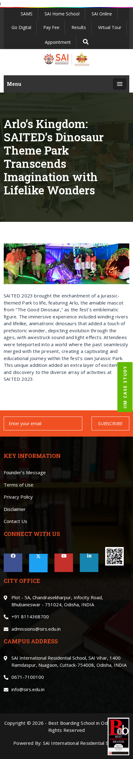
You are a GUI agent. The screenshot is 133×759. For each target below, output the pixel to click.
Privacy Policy (18, 497)
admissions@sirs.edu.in (36, 629)
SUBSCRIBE (110, 423)
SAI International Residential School (81, 743)
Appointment (58, 42)
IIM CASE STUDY (125, 387)
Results (78, 27)
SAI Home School (62, 14)
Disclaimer (15, 509)
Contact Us (15, 521)
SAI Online (102, 14)
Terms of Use (18, 485)
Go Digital (21, 27)
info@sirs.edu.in (28, 689)
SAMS (26, 14)
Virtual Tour (109, 27)
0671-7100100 (27, 677)
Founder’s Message (25, 472)
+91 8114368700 (30, 616)
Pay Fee (51, 27)
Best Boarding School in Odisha (82, 723)
